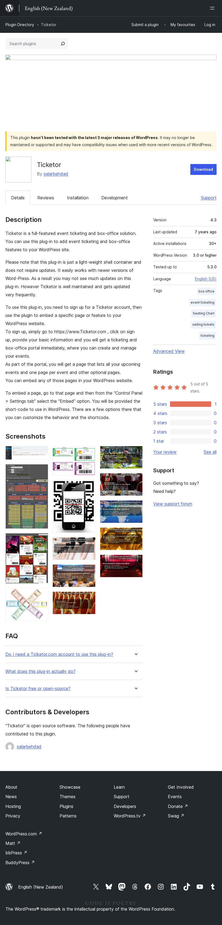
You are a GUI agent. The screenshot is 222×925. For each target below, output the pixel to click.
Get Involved (181, 787)
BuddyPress (20, 862)
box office (206, 291)
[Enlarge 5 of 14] (88, 453)
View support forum (172, 503)
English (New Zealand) (40, 887)
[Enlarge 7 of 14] (88, 544)
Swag (176, 816)
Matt (13, 843)
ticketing (207, 335)
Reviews (45, 197)
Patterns (68, 816)
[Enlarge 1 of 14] (41, 453)
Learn (119, 787)
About (11, 787)
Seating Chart (203, 313)
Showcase (70, 787)
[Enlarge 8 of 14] (88, 571)
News (11, 796)
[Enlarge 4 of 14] (41, 595)
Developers (125, 806)
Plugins (66, 806)
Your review (165, 452)
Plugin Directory (19, 24)
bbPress (16, 852)
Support (209, 197)
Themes (68, 796)
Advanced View (169, 351)
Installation (78, 197)
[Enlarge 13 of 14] (135, 534)
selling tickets (203, 324)
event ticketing (202, 302)
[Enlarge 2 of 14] (41, 471)
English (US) (206, 278)
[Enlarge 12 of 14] (135, 507)
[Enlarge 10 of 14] (135, 453)
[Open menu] (213, 8)
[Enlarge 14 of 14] (135, 562)
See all (210, 452)
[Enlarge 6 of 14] (88, 487)
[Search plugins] (62, 43)
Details (18, 197)
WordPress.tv (130, 816)
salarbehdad (56, 174)
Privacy (12, 816)
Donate (178, 806)
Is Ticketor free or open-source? (37, 688)
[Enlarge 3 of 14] (41, 540)
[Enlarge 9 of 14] (88, 599)
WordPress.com (23, 833)
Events (175, 796)
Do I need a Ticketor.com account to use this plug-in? (59, 654)
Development (114, 197)
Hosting (13, 806)
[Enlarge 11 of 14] (135, 480)
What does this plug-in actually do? (40, 671)
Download (203, 169)
